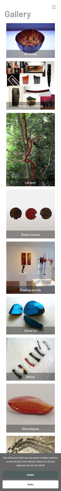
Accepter (30, 474)
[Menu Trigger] (53, 6)
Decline (30, 484)
